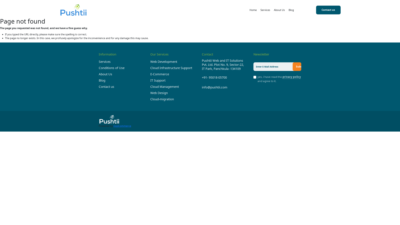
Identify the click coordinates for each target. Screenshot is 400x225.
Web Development (163, 62)
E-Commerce (159, 74)
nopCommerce (122, 126)
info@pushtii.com (214, 87)
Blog (291, 10)
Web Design (159, 93)
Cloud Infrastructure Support (171, 68)
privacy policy (291, 77)
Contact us (328, 10)
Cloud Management (164, 87)
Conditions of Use (112, 68)
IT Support (157, 80)
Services (265, 10)
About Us (279, 10)
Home (253, 10)
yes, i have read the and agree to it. (279, 79)
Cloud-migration (162, 99)
